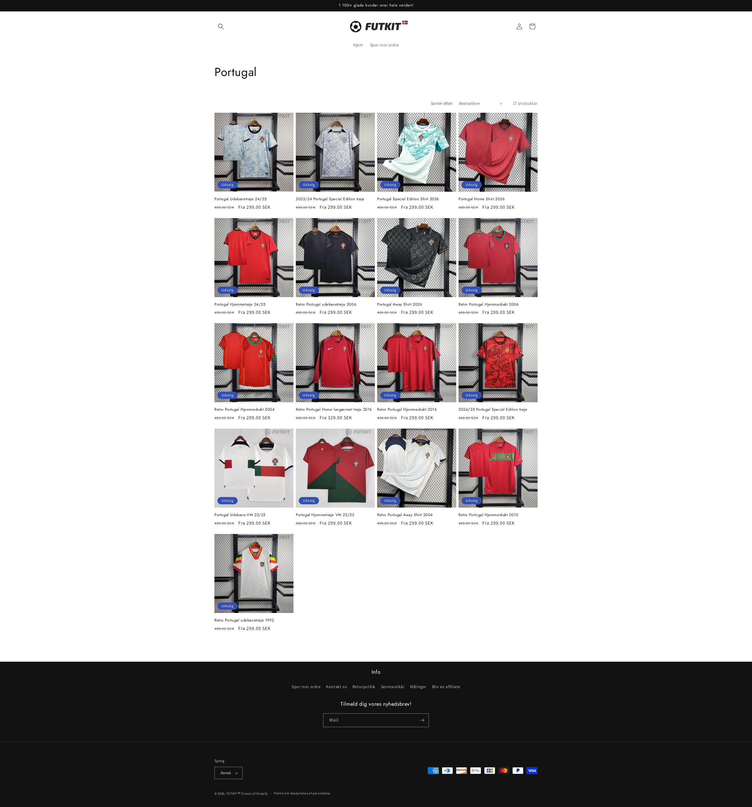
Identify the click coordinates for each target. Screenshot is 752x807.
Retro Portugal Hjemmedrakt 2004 (244, 409)
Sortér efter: (442, 103)
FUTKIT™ (233, 793)
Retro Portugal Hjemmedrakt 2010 (488, 515)
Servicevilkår (393, 686)
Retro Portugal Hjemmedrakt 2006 (489, 304)
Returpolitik (363, 686)
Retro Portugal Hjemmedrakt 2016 (407, 409)
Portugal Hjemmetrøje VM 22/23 (325, 515)
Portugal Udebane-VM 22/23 (240, 515)
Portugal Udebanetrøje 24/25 (240, 199)
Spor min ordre (306, 686)
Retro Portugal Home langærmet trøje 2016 (334, 409)
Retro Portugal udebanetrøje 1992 (244, 620)
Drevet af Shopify (254, 793)
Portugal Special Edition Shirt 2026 (408, 199)
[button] (220, 26)
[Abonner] (422, 720)
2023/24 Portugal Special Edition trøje (330, 199)
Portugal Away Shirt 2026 (399, 304)
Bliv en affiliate (446, 686)
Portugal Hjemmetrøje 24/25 (240, 304)
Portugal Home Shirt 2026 (481, 199)
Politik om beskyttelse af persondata (302, 793)
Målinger (418, 686)
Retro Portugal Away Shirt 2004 (405, 515)
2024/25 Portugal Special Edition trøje (493, 409)
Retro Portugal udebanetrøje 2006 (326, 304)
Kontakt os (336, 686)
